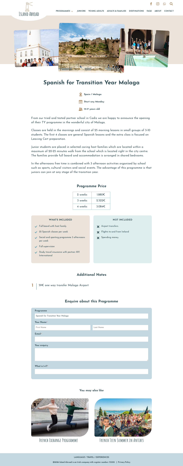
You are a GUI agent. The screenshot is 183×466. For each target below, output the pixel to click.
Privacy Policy (124, 462)
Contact (169, 11)
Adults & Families (116, 11)
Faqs (149, 11)
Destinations (136, 11)
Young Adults (96, 11)
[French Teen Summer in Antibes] (123, 421)
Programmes (63, 11)
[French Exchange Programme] (60, 421)
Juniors (81, 11)
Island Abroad (65, 462)
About (158, 11)
